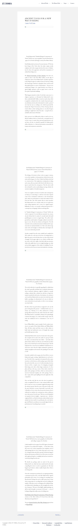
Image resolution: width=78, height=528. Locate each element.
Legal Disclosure (68, 523)
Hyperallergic (29, 504)
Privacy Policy (36, 523)
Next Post (58, 514)
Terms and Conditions (47, 523)
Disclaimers (48, 525)
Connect (72, 3)
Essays (65, 3)
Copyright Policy (58, 523)
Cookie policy (57, 525)
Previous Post (20, 514)
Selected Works (44, 3)
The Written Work (56, 3)
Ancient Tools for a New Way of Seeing (38, 502)
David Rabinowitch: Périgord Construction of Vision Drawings (39, 495)
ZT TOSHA (7, 3)
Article (27, 23)
